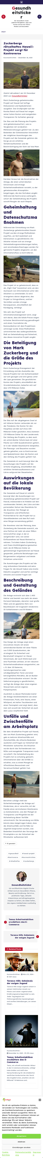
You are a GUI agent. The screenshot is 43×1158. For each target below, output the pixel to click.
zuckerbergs (29, 861)
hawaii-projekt (29, 853)
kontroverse (13, 857)
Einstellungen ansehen (21, 1147)
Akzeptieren (21, 1136)
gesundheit (14, 853)
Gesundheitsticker (19, 96)
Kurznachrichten (10, 58)
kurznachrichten (29, 857)
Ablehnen (21, 1142)
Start (3, 32)
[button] (40, 1100)
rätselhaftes (15, 861)
